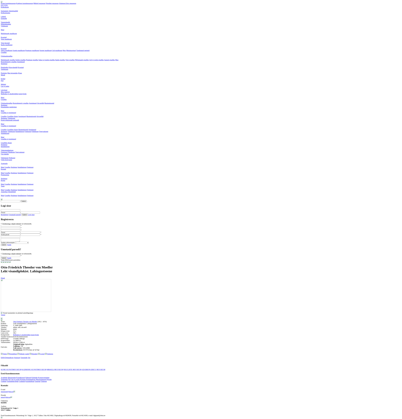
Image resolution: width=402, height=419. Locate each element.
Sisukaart (17, 358)
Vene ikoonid (5, 43)
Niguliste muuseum (52, 3)
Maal (2, 30)
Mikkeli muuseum (39, 3)
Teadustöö (4, 379)
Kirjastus (23, 379)
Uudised (3, 381)
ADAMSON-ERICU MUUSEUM (93, 369)
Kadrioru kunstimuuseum (24, 3)
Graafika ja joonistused (8, 113)
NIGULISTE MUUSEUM (72, 369)
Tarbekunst (4, 69)
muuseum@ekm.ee (7, 392)
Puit (2, 81)
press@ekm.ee (5, 397)
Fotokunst (28, 131)
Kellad (3, 79)
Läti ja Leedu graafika (96, 60)
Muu (64, 50)
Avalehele (4, 378)
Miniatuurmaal (71, 50)
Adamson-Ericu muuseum (67, 3)
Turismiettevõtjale (13, 381)
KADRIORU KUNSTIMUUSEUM (34, 369)
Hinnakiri (34, 354)
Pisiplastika (4, 67)
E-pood (42, 354)
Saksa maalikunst (6, 50)
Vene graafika (70, 60)
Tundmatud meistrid (83, 50)
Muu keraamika (12, 73)
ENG (6, 5)
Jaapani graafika (109, 60)
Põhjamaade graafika (82, 60)
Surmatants (4, 11)
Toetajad (37, 381)
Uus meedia (5, 154)
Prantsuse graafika (32, 60)
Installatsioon (19, 131)
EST (2, 5)
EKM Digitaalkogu (7, 358)
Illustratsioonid (49, 103)
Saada (9, 245)
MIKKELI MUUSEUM (55, 369)
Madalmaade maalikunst (9, 33)
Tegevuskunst (43, 131)
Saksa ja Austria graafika (47, 60)
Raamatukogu (30, 379)
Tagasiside (24, 358)
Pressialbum (13, 354)
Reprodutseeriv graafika (9, 62)
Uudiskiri (22, 381)
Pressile (49, 379)
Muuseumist (12, 378)
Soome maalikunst (46, 50)
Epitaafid (4, 18)
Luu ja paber (5, 86)
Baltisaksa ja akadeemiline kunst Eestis (13, 94)
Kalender (35, 378)
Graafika (4, 52)
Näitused (28, 378)
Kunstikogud (20, 378)
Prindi (3, 278)
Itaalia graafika (60, 60)
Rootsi (3, 180)
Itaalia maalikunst (6, 45)
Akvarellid (40, 103)
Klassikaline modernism (9, 107)
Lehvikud (4, 90)
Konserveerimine (43, 378)
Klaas (20, 73)
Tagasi (3, 315)
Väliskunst (4, 26)
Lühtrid (3, 16)
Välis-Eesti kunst (6, 160)
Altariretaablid (13, 11)
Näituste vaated (24, 354)
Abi (29, 358)
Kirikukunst (5, 7)
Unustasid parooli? (15, 215)
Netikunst (12, 158)
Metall (3, 75)
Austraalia (4, 163)
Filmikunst (35, 131)
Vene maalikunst (6, 39)
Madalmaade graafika (8, 60)
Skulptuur (4, 64)
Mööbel (3, 84)
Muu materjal (5, 92)
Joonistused (21, 62)
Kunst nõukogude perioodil (10, 120)
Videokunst (4, 158)
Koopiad (4, 37)
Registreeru (4, 215)
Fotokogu (50, 354)
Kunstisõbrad (30, 381)
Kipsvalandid (13, 67)
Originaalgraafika (6, 56)
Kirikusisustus (5, 13)
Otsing (5, 354)
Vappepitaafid (5, 22)
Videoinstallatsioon (7, 150)
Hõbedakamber (6, 24)
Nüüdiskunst (5, 133)
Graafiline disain (12, 116)
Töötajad (44, 381)
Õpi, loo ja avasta (14, 379)
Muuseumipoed (41, 379)
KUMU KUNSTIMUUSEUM (11, 369)
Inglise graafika (20, 60)
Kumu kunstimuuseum (8, 3)
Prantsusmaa (5, 175)
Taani (3, 186)
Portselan (4, 73)
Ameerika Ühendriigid (8, 192)
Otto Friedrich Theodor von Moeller (25, 322)
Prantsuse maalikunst (32, 50)
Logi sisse (31, 215)
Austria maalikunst (19, 50)
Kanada (3, 169)
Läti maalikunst (57, 50)
